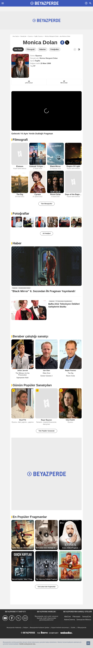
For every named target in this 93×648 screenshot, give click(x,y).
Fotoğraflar (21, 213)
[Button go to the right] (79, 49)
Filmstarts (76, 616)
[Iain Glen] (46, 354)
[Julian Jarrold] (22, 354)
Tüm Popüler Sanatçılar (47, 431)
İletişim (25, 627)
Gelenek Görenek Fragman (70, 579)
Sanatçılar (23, 36)
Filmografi (20, 139)
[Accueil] (44, 3)
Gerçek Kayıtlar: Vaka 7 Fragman (23, 579)
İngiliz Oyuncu (38, 36)
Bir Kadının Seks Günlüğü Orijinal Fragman (47, 548)
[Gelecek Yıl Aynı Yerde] (37, 154)
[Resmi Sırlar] (55, 182)
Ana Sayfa (16, 36)
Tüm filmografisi (46, 204)
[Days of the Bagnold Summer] (73, 182)
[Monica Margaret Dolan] (20, 66)
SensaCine (86, 616)
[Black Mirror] (55, 154)
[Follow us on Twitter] (19, 618)
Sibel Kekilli (70, 420)
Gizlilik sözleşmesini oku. (27, 644)
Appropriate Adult (22, 378)
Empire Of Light (73, 166)
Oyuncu (30, 36)
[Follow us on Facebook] (12, 618)
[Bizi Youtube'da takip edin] (5, 618)
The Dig (19, 194)
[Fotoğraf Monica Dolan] (16, 222)
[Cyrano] (37, 182)
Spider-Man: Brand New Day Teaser (23, 548)
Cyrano (38, 194)
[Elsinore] (19, 154)
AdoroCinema (69, 620)
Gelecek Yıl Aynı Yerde (37, 166)
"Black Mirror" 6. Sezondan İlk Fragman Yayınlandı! (43, 291)
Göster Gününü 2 (46, 376)
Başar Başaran (46, 420)
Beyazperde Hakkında (14, 627)
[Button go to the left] (74, 49)
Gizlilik (73, 627)
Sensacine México (83, 620)
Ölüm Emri (46, 373)
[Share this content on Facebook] (62, 42)
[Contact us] (25, 618)
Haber (17, 243)
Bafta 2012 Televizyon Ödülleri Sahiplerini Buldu (64, 305)
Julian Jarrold (22, 370)
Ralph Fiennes (70, 370)
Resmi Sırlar (55, 194)
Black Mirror (55, 166)
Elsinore (19, 166)
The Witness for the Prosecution (22, 374)
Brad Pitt (22, 420)
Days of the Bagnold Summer (73, 194)
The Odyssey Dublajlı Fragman (46, 579)
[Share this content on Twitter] (67, 42)
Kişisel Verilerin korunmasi (60, 627)
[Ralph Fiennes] (70, 354)
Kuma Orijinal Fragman (70, 548)
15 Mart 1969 (45, 63)
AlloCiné (67, 616)
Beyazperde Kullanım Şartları (39, 627)
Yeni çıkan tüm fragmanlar (47, 587)
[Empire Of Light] (73, 154)
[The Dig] (19, 182)
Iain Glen (46, 370)
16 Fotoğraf (46, 233)
